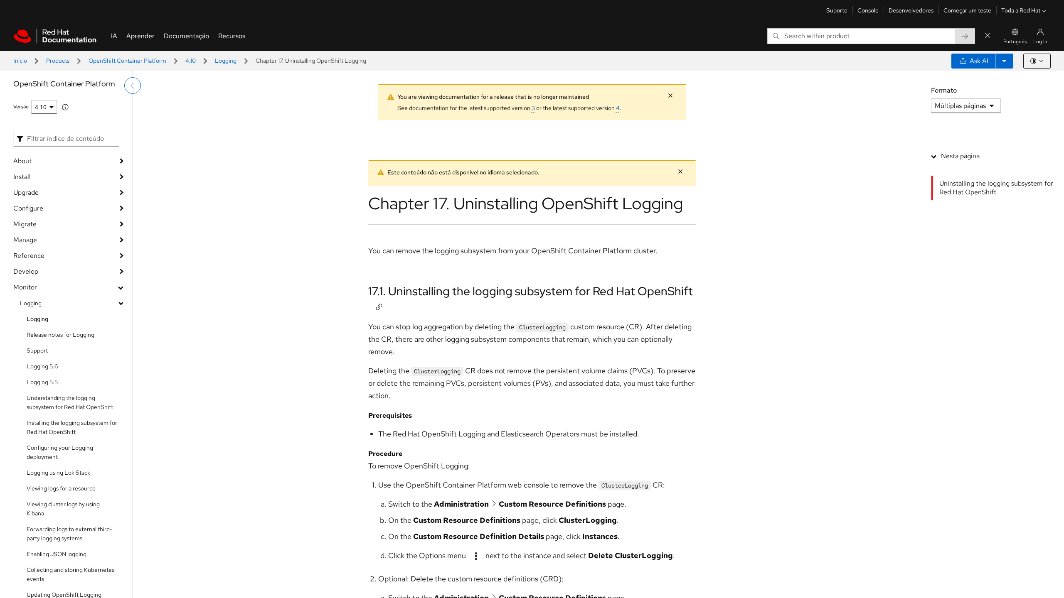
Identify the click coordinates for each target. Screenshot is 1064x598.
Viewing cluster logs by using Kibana (63, 508)
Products (57, 60)
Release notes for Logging (60, 334)
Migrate (25, 224)
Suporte (836, 10)
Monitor (25, 287)
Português (1015, 41)
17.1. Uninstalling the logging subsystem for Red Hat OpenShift (530, 291)
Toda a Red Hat (1020, 10)
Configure (28, 208)
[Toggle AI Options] (1004, 61)
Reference (28, 255)
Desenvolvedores (911, 10)
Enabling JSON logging (56, 554)
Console (868, 10)
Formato (944, 90)
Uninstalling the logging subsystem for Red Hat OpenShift (996, 187)
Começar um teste (967, 10)
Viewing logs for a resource (61, 488)
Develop (25, 271)
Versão (21, 106)
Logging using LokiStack (58, 472)
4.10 (190, 60)
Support (37, 350)
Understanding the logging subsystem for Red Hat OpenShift (70, 402)
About (22, 161)
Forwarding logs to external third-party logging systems (69, 533)
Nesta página (960, 156)
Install (22, 176)
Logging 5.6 (42, 366)
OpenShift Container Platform (127, 60)
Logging (225, 60)
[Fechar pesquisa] (987, 36)
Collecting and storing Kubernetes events (70, 574)
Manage (25, 239)
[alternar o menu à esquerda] (132, 85)
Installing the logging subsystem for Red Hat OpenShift (72, 427)
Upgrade (26, 192)
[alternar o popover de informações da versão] (65, 107)
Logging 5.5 (42, 382)
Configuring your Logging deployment (60, 452)
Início (20, 60)
